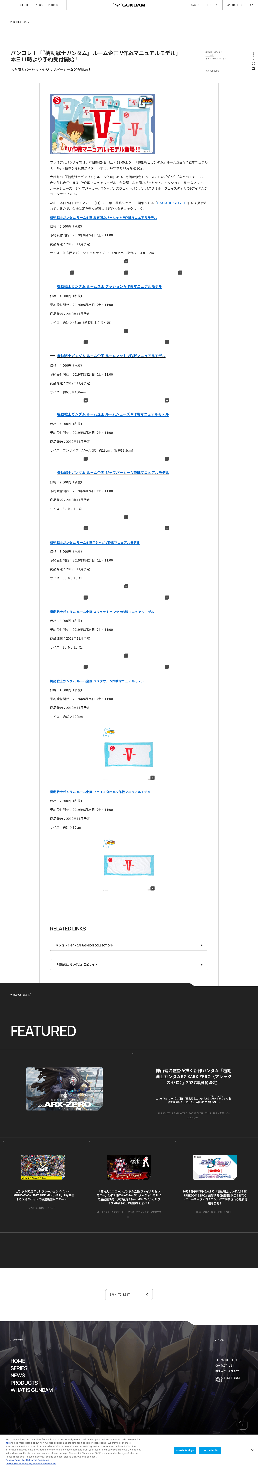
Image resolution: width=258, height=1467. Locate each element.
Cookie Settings (185, 1450)
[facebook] (253, 68)
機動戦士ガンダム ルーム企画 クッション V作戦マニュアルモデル (109, 286)
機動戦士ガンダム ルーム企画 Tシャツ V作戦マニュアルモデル (95, 542)
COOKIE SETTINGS (231, 1379)
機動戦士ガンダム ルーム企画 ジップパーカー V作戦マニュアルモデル (113, 472)
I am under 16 (210, 1450)
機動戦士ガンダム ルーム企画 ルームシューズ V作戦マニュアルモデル (113, 414)
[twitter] (253, 63)
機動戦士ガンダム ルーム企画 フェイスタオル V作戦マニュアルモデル (100, 791)
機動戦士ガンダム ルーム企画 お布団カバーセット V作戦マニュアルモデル (103, 217)
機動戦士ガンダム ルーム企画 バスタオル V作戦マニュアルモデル (97, 681)
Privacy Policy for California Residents (27, 1460)
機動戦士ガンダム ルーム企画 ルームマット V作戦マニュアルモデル (111, 355)
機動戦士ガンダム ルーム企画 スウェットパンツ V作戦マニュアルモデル (102, 611)
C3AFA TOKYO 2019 (172, 202)
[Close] (252, 1450)
